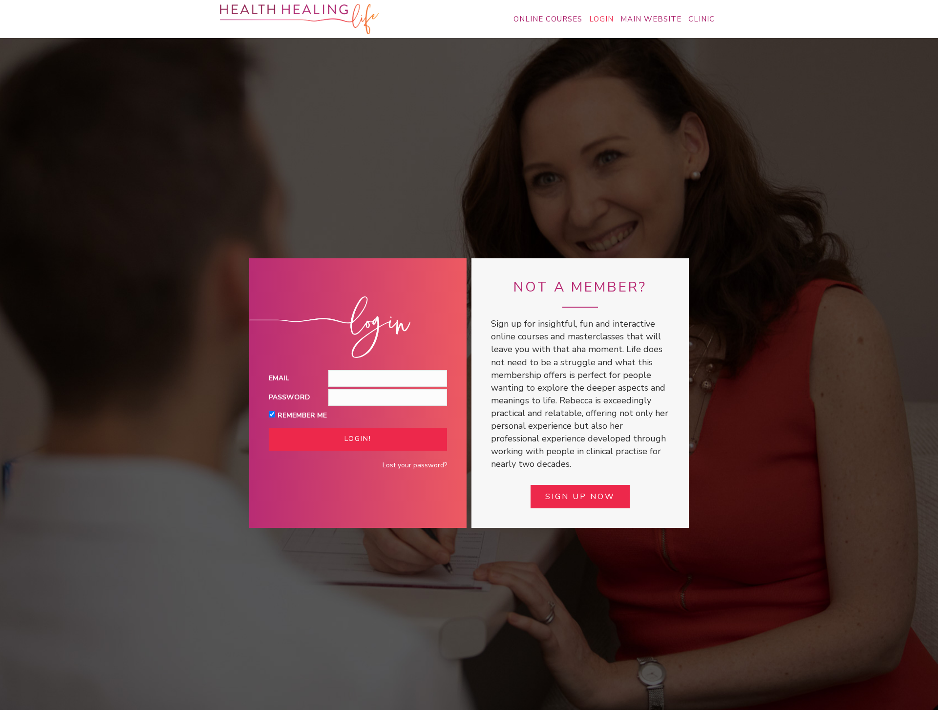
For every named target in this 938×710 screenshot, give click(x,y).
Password (289, 397)
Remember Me (302, 415)
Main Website (651, 19)
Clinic (701, 19)
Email (279, 378)
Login (601, 19)
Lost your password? (415, 465)
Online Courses (547, 19)
